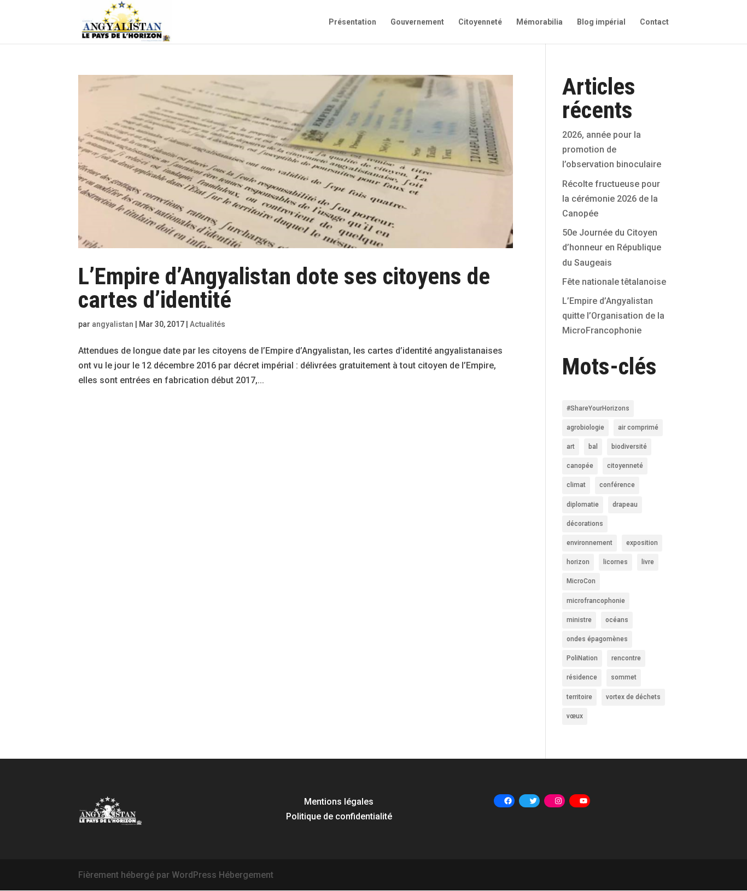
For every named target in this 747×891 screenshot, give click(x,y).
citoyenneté (625, 466)
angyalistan (112, 324)
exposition (642, 543)
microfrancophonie (596, 601)
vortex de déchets (633, 697)
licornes (615, 562)
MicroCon (581, 581)
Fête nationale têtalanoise (614, 282)
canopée (580, 466)
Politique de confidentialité (339, 816)
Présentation (352, 22)
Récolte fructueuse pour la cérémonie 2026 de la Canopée (611, 199)
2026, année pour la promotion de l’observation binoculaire (611, 149)
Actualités (207, 324)
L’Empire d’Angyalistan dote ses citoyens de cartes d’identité (284, 287)
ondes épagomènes (597, 639)
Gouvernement (417, 22)
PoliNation (582, 658)
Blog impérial (601, 22)
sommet (624, 677)
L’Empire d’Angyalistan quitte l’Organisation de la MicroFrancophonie (613, 316)
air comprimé (638, 427)
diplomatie (583, 504)
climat (576, 485)
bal (593, 446)
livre (647, 562)
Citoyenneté (480, 22)
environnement (589, 543)
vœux (575, 716)
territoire (579, 697)
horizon (578, 562)
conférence (617, 485)
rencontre (626, 658)
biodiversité (629, 446)
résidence (582, 677)
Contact (654, 22)
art (571, 446)
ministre (579, 620)
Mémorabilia (539, 22)
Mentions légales (339, 801)
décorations (585, 523)
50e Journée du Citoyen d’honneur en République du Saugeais (611, 247)
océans (616, 620)
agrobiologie (585, 427)
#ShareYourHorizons (598, 408)
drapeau (625, 504)
